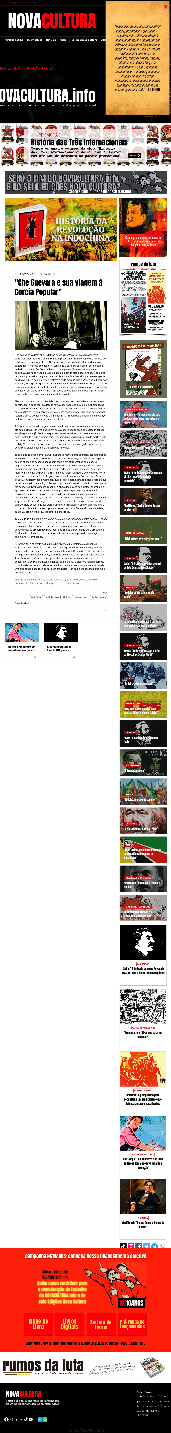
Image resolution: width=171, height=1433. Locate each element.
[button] (165, 7)
